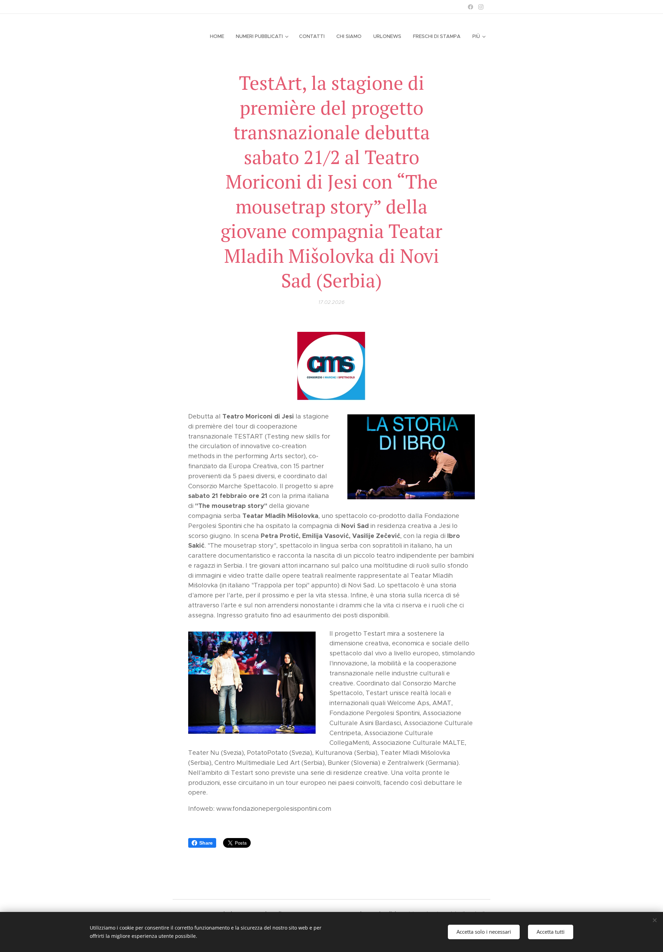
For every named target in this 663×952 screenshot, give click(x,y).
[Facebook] (470, 7)
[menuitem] (217, 36)
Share (206, 843)
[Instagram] (481, 7)
